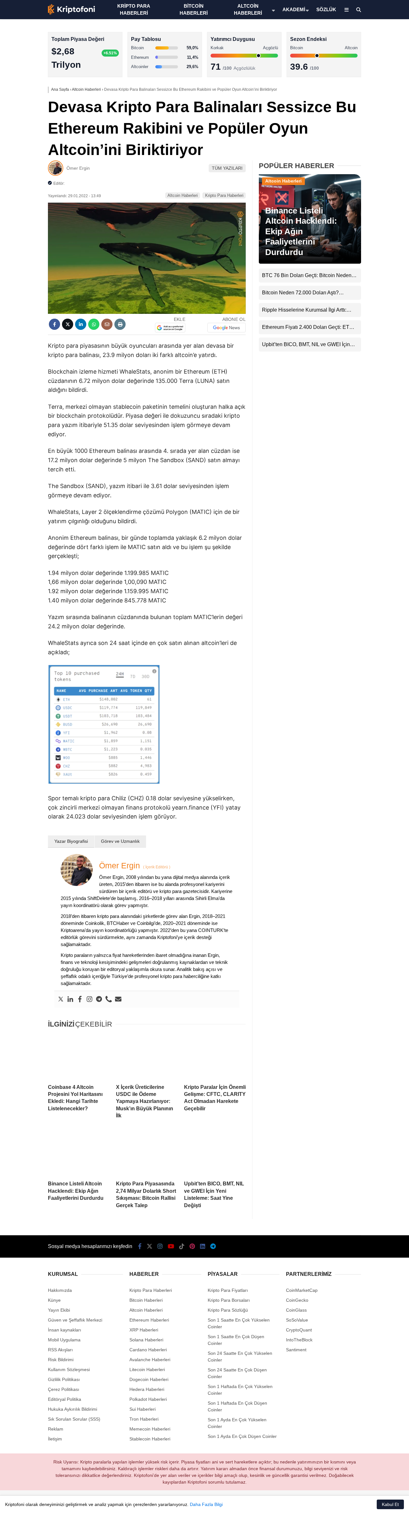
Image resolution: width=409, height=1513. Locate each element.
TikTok (371, 257)
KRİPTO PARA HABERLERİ (133, 9)
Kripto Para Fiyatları (228, 1290)
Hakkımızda (60, 1290)
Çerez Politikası (63, 1389)
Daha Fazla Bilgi (206, 1504)
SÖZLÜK (326, 9)
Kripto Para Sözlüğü (228, 1310)
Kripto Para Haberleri (357, 65)
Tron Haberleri (143, 1419)
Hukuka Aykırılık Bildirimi (72, 1409)
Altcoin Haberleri (353, 91)
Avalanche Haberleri (149, 1359)
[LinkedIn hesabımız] (202, 1246)
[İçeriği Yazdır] (120, 324)
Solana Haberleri (353, 117)
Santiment (296, 1349)
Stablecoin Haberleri (356, 155)
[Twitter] (61, 999)
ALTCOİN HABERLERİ (248, 9)
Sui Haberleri (142, 1409)
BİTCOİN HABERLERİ (194, 9)
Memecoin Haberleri (357, 142)
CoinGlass (296, 1310)
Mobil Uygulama (64, 1339)
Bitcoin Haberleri (353, 78)
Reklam (55, 1429)
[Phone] (108, 999)
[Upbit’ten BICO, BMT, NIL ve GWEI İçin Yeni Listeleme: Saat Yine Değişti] (215, 1153)
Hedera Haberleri (146, 1389)
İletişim (55, 1438)
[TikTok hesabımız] (181, 1246)
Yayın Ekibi (59, 1310)
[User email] (118, 999)
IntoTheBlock (299, 1339)
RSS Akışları (60, 1349)
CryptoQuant (299, 1329)
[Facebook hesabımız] (140, 1246)
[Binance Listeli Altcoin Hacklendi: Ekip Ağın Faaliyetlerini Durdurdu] (79, 1153)
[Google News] (226, 327)
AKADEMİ (293, 9)
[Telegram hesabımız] (213, 1246)
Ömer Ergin (78, 168)
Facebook (371, 185)
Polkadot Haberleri (148, 1399)
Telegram (371, 310)
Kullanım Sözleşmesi (69, 1369)
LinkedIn (371, 292)
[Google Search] (170, 327)
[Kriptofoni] (71, 13)
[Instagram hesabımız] (160, 1246)
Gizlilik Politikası (64, 1379)
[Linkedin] (70, 999)
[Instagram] (89, 999)
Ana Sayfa (352, 35)
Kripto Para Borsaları (229, 1300)
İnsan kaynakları (64, 1329)
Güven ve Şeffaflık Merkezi (75, 1320)
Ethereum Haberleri (356, 104)
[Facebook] (80, 999)
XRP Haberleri (351, 129)
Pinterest (371, 274)
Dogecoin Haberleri (148, 1379)
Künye (54, 1300)
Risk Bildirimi (60, 1359)
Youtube (372, 239)
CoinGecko (297, 1300)
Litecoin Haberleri (147, 1369)
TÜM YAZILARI (227, 168)
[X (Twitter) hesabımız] (369, 203)
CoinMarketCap (302, 1290)
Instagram (371, 221)
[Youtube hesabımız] (171, 1246)
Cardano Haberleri (148, 1349)
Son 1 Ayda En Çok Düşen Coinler (242, 1436)
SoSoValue (297, 1320)
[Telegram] (99, 999)
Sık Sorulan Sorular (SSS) (74, 1419)
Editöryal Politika (64, 1399)
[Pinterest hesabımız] (192, 1246)
